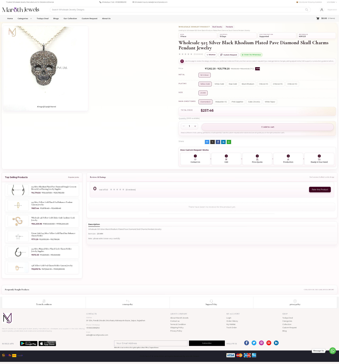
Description (94, 224)
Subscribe (206, 343)
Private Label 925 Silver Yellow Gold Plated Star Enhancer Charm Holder (53, 234)
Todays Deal (43, 18)
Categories (287, 321)
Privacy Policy (176, 331)
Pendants (229, 27)
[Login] (321, 9)
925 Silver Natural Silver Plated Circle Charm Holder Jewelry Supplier (51, 250)
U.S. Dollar (331, 2)
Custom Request (89, 18)
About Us (106, 18)
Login (228, 318)
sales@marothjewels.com (97, 335)
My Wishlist (230, 324)
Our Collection (70, 18)
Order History (232, 321)
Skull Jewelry (217, 27)
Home (10, 18)
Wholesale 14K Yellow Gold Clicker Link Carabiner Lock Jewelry (53, 219)
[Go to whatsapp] (332, 350)
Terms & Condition (178, 324)
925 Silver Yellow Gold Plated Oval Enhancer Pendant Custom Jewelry (51, 203)
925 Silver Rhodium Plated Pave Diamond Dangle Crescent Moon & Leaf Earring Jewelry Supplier (53, 188)
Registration (332, 10)
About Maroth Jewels (179, 318)
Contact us (174, 321)
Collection (286, 324)
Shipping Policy (177, 327)
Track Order (231, 327)
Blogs (56, 18)
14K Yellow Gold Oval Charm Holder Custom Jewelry (52, 265)
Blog (284, 331)
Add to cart (268, 127)
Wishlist (212, 55)
